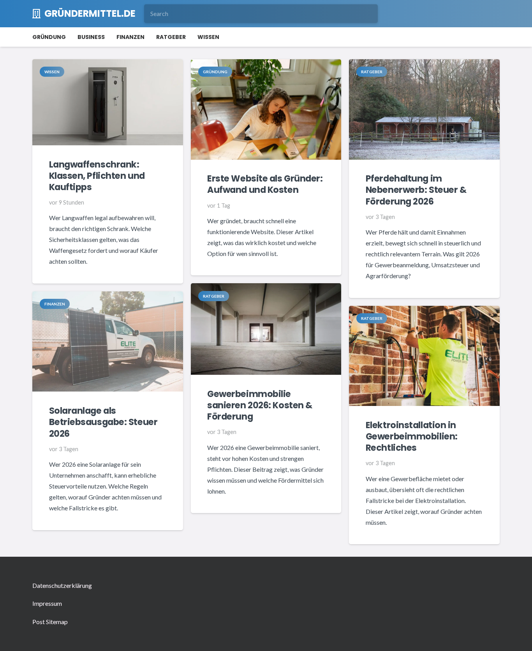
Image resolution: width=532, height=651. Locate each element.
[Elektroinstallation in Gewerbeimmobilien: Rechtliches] (424, 311)
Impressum (47, 603)
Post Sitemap (50, 621)
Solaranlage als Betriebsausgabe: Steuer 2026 (103, 421)
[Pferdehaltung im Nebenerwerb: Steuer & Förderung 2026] (424, 64)
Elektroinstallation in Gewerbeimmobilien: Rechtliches (412, 436)
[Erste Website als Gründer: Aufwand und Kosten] (266, 64)
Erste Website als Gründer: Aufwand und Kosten (264, 184)
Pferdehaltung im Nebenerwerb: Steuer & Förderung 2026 (416, 189)
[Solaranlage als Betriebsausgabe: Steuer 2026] (107, 296)
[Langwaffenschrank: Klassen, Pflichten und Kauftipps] (107, 64)
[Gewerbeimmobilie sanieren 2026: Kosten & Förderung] (266, 288)
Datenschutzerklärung (62, 585)
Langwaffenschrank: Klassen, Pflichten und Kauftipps (97, 175)
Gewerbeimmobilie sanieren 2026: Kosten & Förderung (259, 405)
